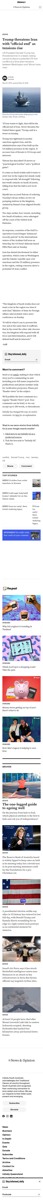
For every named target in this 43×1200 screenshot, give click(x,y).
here (17, 415)
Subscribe (14, 1103)
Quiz (4, 1146)
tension (34, 457)
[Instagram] (7, 1116)
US (3, 461)
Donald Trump (17, 457)
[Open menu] (40, 7)
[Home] (21, 2)
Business (7, 1131)
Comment (27, 466)
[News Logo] (21, 7)
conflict (5, 457)
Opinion (6, 1135)
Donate (14, 1110)
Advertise (7, 1170)
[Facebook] (3, 1116)
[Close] (39, 1181)
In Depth (6, 1138)
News (5, 1127)
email (15, 374)
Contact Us (8, 1166)
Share (10, 466)
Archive (6, 1162)
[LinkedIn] (11, 1116)
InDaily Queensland (12, 1174)
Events (6, 1142)
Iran (28, 457)
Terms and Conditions (13, 1158)
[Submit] (35, 360)
